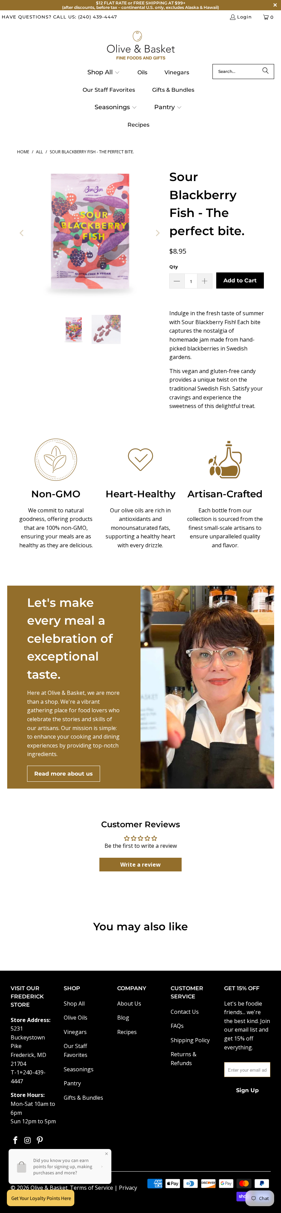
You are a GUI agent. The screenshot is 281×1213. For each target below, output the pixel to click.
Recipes (127, 1032)
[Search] (265, 71)
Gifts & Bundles (83, 1097)
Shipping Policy (190, 1040)
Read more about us (63, 773)
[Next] (157, 233)
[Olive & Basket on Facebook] (16, 1140)
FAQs (177, 1026)
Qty (173, 267)
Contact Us (185, 1012)
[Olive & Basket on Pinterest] (40, 1140)
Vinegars (75, 1032)
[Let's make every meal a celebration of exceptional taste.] (207, 687)
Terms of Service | (94, 1187)
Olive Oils (75, 1017)
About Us (129, 1003)
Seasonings (79, 1069)
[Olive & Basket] (141, 45)
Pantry (72, 1083)
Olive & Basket (49, 1187)
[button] (103, 73)
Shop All (74, 1003)
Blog (123, 1017)
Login (244, 17)
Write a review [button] (140, 864)
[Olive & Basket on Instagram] (28, 1140)
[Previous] (22, 233)
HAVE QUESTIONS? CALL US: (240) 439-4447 (59, 17)
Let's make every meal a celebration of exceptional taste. (70, 638)
